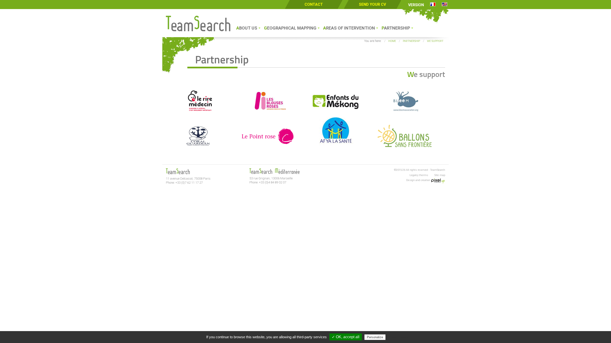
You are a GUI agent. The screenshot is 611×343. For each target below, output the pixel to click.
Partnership (396, 27)
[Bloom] (405, 111)
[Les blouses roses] (267, 111)
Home (392, 41)
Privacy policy (398, 337)
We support (435, 41)
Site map (439, 175)
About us (246, 27)
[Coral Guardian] (199, 146)
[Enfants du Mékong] (336, 111)
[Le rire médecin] (199, 111)
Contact (314, 4)
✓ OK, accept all (345, 337)
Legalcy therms (419, 175)
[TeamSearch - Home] (198, 30)
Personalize (375, 337)
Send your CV (372, 4)
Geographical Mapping (290, 27)
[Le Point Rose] (267, 146)
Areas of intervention (349, 27)
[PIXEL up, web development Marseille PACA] (438, 180)
